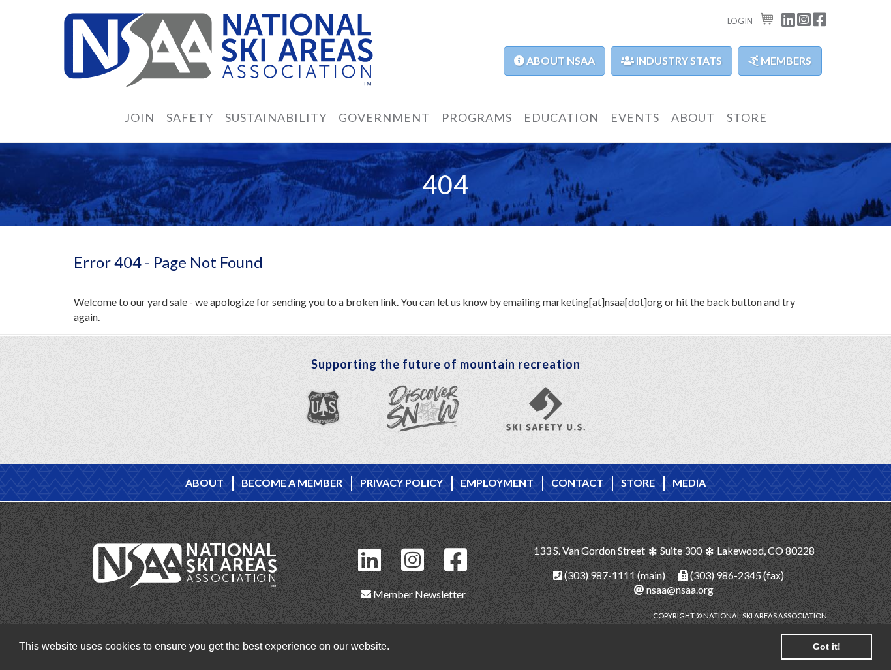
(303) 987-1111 (598, 575)
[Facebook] (456, 558)
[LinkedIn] (370, 558)
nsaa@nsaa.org (679, 589)
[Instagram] (413, 558)
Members (785, 60)
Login (740, 21)
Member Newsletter (418, 594)
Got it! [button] (827, 646)
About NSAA (559, 60)
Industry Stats (678, 60)
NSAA (219, 50)
